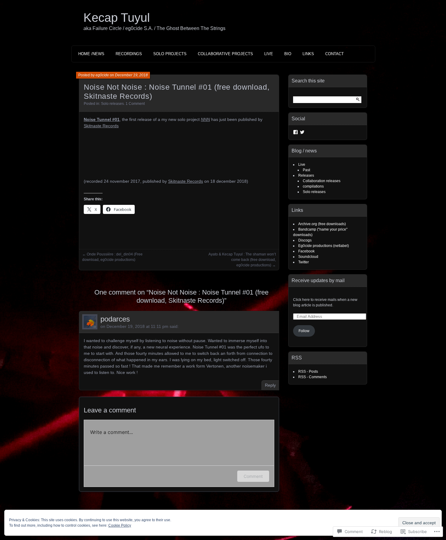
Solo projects (170, 54)
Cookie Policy (119, 525)
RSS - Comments (312, 377)
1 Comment (135, 104)
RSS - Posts (308, 371)
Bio (287, 54)
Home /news (91, 54)
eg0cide (102, 75)
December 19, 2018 (131, 75)
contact (334, 54)
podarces (115, 319)
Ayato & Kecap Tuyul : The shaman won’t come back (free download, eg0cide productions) (242, 259)
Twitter (303, 262)
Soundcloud (308, 257)
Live (268, 54)
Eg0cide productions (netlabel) (323, 246)
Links (308, 54)
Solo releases (112, 104)
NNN (205, 119)
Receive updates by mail (318, 280)
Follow (304, 331)
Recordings (129, 54)
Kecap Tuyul (116, 17)
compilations (313, 186)
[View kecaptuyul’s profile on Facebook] (295, 132)
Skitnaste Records (101, 125)
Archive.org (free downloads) (322, 224)
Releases (306, 175)
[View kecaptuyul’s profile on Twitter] (302, 132)
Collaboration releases (321, 181)
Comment (253, 476)
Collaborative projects (225, 54)
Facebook (306, 251)
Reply (270, 385)
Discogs (305, 240)
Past (306, 170)
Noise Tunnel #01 (102, 119)
